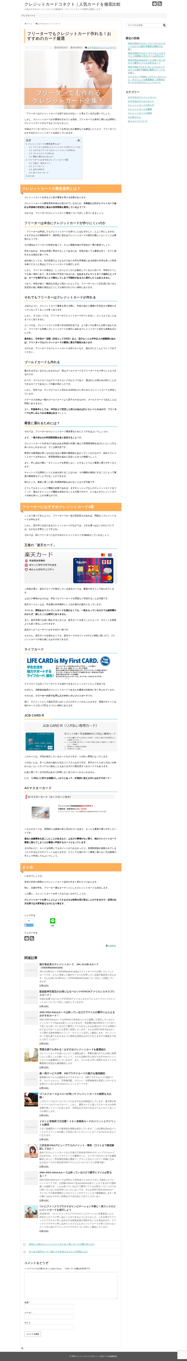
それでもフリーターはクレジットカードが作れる (54, 150)
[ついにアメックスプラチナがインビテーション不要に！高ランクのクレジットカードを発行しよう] (31, 1212)
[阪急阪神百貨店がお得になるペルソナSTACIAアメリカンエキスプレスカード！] (31, 997)
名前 (27, 1302)
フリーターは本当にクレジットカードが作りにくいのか (57, 147)
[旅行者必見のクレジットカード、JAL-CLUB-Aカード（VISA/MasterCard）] (31, 970)
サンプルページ (28, 15)
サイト (27, 1323)
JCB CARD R (38, 169)
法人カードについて (138, 121)
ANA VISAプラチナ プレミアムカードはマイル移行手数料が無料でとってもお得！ (146, 70)
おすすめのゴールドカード (141, 101)
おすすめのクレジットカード (101, 47)
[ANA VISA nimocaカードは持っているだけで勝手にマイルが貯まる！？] (31, 1178)
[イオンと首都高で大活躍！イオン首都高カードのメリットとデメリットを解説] (31, 1127)
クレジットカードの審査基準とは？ (44, 144)
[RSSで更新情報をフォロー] (159, 3)
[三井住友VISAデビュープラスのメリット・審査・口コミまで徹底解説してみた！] (31, 1151)
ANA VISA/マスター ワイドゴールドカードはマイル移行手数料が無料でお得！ (146, 46)
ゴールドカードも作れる (43, 153)
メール (28, 1312)
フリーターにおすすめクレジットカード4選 (48, 160)
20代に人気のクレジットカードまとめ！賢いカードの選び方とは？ (62, 1244)
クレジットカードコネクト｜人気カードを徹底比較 (72, 4)
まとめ (31, 176)
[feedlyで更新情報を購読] (154, 3)
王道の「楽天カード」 (42, 163)
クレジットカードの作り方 (141, 105)
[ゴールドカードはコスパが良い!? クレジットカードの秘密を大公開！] (31, 1099)
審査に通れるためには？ (43, 156)
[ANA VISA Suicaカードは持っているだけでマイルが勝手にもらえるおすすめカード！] (31, 1018)
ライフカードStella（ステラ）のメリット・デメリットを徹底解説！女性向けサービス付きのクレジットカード (147, 80)
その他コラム (134, 117)
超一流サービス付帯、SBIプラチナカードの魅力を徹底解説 (72, 1073)
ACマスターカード (41, 172)
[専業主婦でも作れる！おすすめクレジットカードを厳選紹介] (31, 1055)
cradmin (112, 945)
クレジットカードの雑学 (140, 113)
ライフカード (38, 166)
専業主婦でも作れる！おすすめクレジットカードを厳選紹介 (72, 1049)
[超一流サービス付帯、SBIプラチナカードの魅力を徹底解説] (31, 1079)
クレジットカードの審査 (140, 109)
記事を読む (44, 985)
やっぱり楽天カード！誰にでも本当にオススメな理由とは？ (58, 1251)
